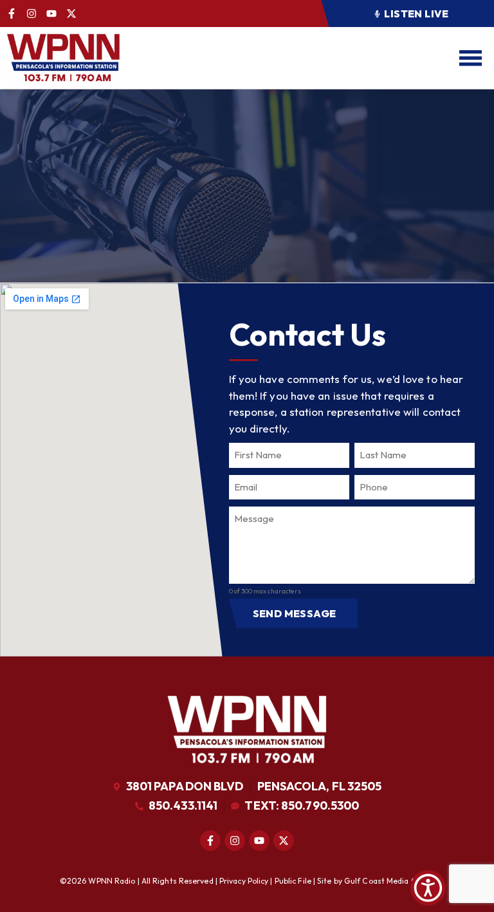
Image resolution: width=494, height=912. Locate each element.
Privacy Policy (243, 881)
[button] (407, 13)
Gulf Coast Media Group (389, 881)
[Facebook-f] (11, 13)
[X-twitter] (71, 13)
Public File (293, 881)
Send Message (294, 613)
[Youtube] (51, 13)
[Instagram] (31, 13)
